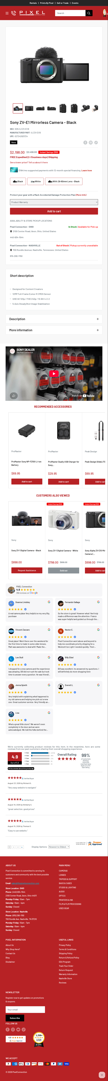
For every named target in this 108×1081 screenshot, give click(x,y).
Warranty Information (68, 974)
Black (20, 181)
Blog (8, 957)
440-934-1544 (16, 237)
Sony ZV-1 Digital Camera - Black (26, 550)
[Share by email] (91, 142)
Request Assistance (27, 570)
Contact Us (10, 953)
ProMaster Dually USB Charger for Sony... (63, 463)
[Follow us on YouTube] (18, 1029)
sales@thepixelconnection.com (25, 883)
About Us (10, 945)
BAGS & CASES (65, 883)
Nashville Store (65, 978)
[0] (106, 13)
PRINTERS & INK (66, 900)
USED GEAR (64, 908)
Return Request (66, 970)
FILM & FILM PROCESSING (70, 904)
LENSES (62, 875)
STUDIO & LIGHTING (67, 887)
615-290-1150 (16, 256)
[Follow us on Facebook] (8, 1029)
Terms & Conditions (67, 949)
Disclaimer (10, 962)
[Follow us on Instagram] (13, 1029)
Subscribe (15, 1018)
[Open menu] (7, 13)
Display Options (39, 846)
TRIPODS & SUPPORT (68, 879)
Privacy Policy (65, 945)
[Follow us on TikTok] (24, 1029)
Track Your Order (66, 966)
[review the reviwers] (49, 602)
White (37, 181)
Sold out (64, 570)
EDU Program (64, 962)
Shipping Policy (65, 953)
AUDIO (62, 891)
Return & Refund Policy (69, 957)
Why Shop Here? (13, 949)
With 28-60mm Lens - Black (65, 181)
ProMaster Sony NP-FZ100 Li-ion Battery (26, 463)
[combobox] (70, 13)
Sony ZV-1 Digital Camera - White (63, 550)
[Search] (89, 13)
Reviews (62, 982)
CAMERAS (63, 871)
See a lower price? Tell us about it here (29, 162)
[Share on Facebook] (85, 142)
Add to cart (54, 211)
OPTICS (62, 896)
